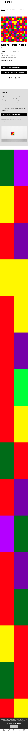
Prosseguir (14, 726)
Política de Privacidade (16, 723)
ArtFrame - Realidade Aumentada (14, 72)
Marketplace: (12, 67)
